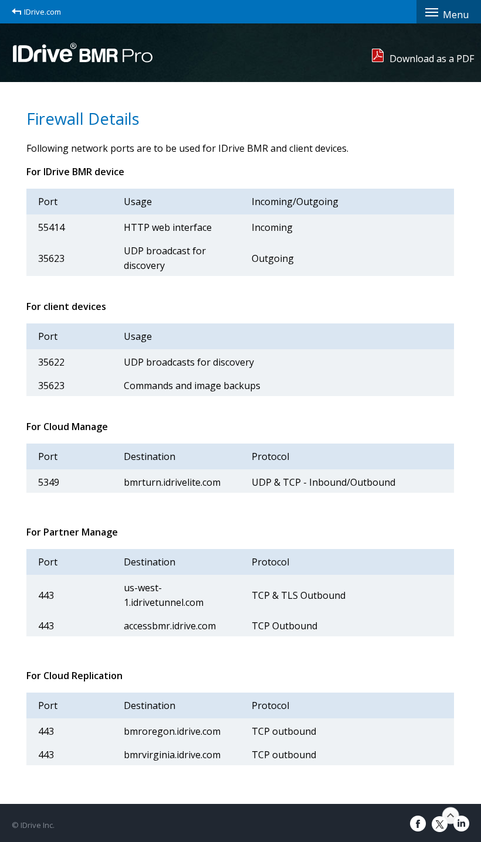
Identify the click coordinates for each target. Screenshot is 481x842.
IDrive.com (42, 11)
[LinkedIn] (461, 823)
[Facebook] (418, 823)
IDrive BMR (83, 52)
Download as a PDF (431, 58)
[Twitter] (440, 824)
